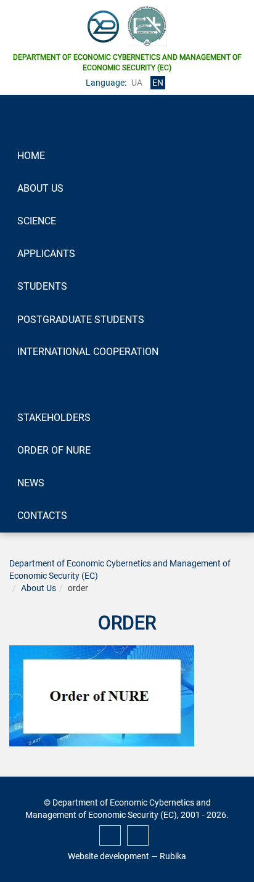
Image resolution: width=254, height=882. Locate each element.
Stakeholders (54, 417)
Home (31, 155)
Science (36, 221)
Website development (108, 856)
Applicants (46, 253)
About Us (40, 188)
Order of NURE (54, 450)
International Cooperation (87, 351)
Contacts (42, 515)
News (30, 483)
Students (42, 286)
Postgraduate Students (80, 319)
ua (136, 83)
